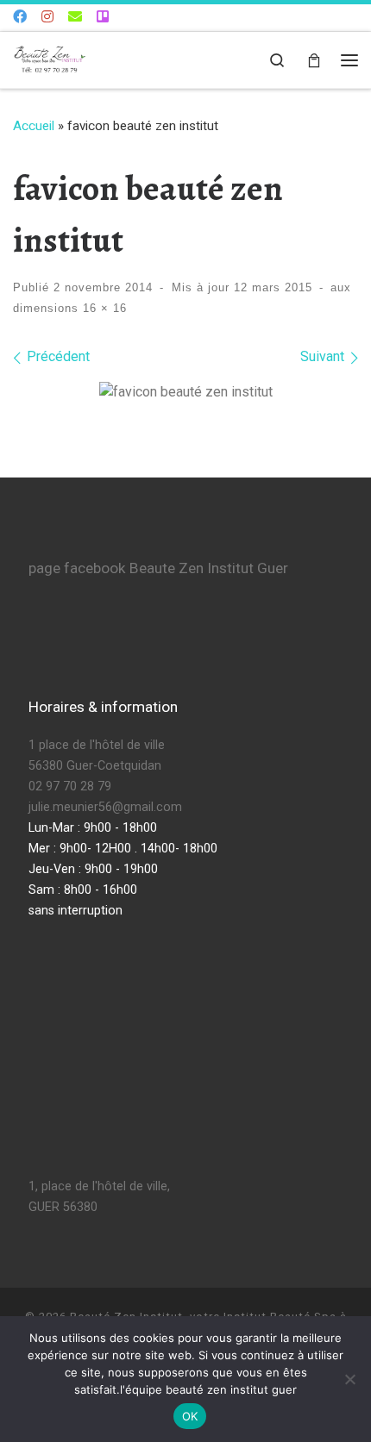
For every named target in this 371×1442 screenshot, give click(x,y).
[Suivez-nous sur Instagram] (47, 17)
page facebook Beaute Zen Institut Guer (158, 568)
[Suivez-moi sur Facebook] (20, 17)
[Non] (349, 1379)
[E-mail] (75, 17)
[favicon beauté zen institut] (186, 392)
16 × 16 (103, 308)
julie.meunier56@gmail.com (105, 807)
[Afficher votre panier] (314, 60)
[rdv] (103, 17)
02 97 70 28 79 (69, 786)
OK (190, 1416)
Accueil (33, 126)
